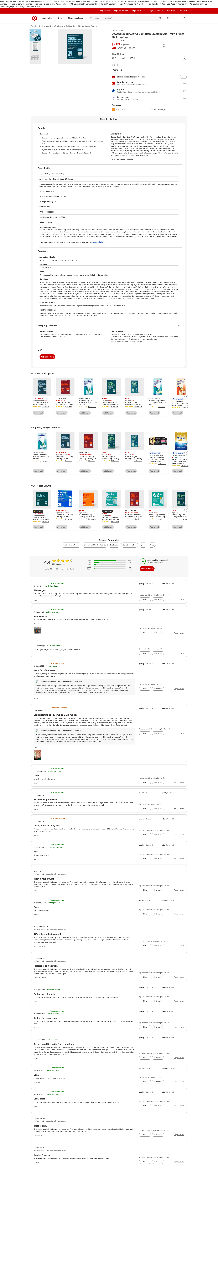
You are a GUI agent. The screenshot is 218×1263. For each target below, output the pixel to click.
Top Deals (152, 4)
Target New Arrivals (8, 1)
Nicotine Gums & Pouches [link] (71, 545)
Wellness (184, 1)
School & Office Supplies (198, 1)
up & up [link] (143, 545)
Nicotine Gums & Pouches (87, 26)
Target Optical (100, 4)
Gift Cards (74, 4)
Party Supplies (57, 4)
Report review (179, 599)
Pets (173, 1)
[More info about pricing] (164, 45)
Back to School (22, 1)
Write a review (147, 569)
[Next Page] (184, 58)
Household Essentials (126, 1)
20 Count (116, 58)
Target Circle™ (105, 11)
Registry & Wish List (156, 11)
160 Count (134, 58)
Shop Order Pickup (187, 4)
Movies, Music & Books (41, 4)
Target (33, 26)
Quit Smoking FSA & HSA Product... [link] (95, 545)
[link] (118, 40)
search (160, 18)
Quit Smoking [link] (114, 545)
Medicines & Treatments (54, 26)
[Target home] (34, 18)
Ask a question (47, 357)
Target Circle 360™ (138, 11)
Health (178, 1)
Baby (137, 1)
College (31, 1)
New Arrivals (125, 4)
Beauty (142, 1)
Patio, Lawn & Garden (102, 1)
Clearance (115, 4)
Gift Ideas (66, 4)
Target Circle (26, 6)
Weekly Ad (175, 4)
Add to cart (117, 70)
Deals (108, 4)
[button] (118, 40)
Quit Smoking (71, 26)
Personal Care (151, 1)
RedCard (17, 6)
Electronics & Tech (13, 4)
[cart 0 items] (183, 18)
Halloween (38, 1)
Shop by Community (87, 4)
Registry (10, 6)
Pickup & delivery (75, 18)
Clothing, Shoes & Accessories (55, 1)
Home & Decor (74, 1)
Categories (47, 18)
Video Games (26, 4)
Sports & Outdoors (164, 1)
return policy (121, 341)
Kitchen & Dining (87, 1)
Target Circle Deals (163, 4)
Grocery (114, 1)
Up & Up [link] (152, 545)
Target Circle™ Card (121, 11)
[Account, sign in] (172, 18)
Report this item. (98, 242)
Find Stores (35, 6)
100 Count (125, 58)
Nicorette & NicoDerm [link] (129, 545)
